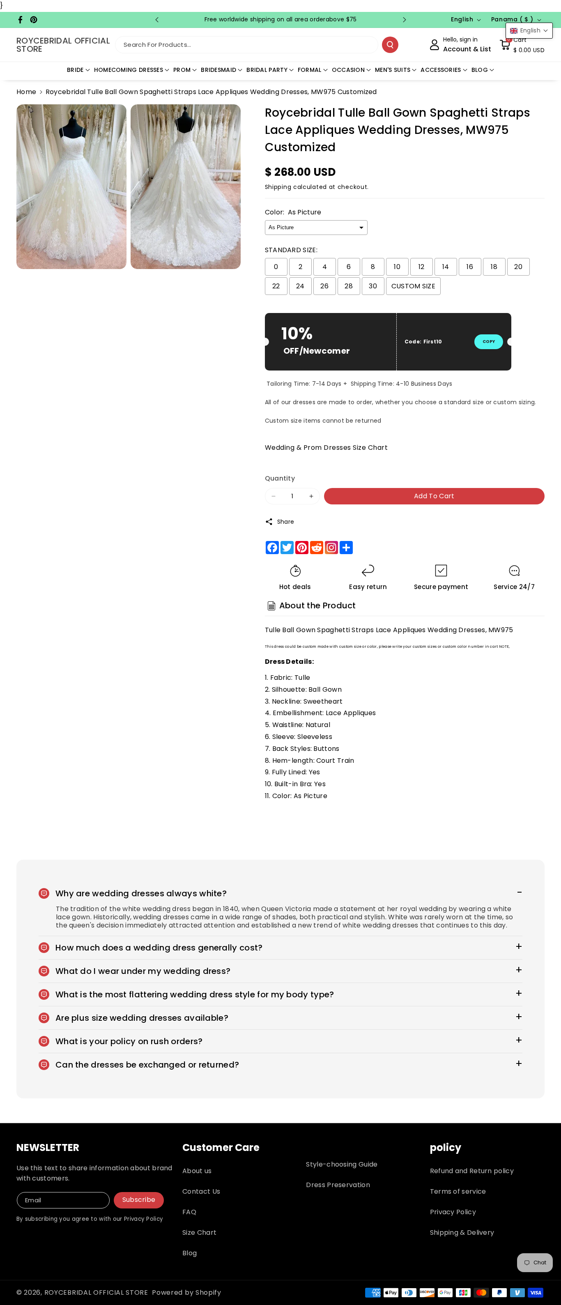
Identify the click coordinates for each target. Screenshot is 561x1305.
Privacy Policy (453, 1212)
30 (373, 286)
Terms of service (458, 1191)
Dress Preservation (338, 1185)
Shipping (278, 187)
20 (518, 267)
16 (470, 267)
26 (324, 286)
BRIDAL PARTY (266, 70)
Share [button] (285, 522)
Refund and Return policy (472, 1171)
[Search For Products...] (390, 45)
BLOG (479, 70)
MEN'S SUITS (392, 70)
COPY (489, 341)
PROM (182, 70)
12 (421, 267)
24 (300, 286)
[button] (522, 45)
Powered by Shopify (186, 1292)
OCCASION (348, 70)
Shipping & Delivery (462, 1232)
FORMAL (310, 70)
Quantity (280, 478)
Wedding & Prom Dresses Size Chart (326, 447)
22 (276, 286)
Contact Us (201, 1191)
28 (349, 286)
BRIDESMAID (218, 70)
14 (445, 267)
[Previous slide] (157, 20)
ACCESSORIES (441, 70)
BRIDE (75, 70)
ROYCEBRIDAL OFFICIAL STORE (96, 1292)
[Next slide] (404, 20)
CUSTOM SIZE (413, 286)
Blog (189, 1253)
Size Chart (199, 1232)
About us (197, 1171)
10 (397, 267)
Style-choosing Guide (341, 1164)
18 (494, 267)
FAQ (189, 1212)
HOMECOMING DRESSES (128, 70)
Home (26, 92)
